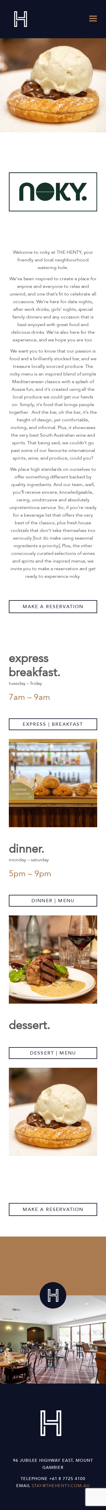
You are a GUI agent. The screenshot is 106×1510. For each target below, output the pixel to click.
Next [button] (95, 79)
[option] (53, 79)
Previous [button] (10, 79)
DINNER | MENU (53, 900)
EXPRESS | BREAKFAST (53, 724)
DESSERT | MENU (53, 1053)
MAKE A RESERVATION (53, 606)
